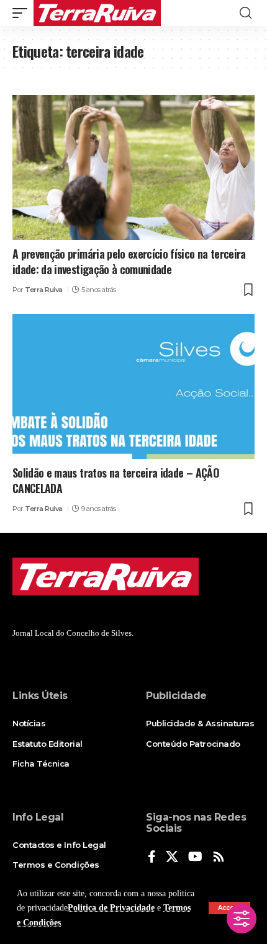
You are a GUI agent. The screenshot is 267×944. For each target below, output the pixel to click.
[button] (23, 13)
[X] (172, 857)
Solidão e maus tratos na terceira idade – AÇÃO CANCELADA (115, 480)
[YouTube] (195, 857)
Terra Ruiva (44, 289)
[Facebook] (152, 857)
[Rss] (218, 857)
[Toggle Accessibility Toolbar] (241, 918)
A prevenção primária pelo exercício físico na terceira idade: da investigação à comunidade (129, 261)
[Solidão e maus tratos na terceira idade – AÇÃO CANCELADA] (133, 386)
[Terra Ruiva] (97, 13)
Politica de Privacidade (111, 907)
